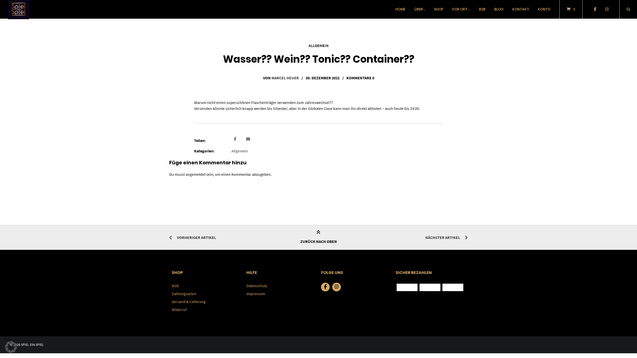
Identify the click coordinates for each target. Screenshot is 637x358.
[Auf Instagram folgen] (606, 9)
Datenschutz (256, 285)
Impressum (255, 293)
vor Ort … (461, 9)
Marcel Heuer (285, 77)
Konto (544, 9)
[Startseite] (18, 9)
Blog (499, 9)
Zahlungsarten (184, 293)
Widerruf (179, 309)
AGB (175, 285)
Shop (438, 9)
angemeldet (196, 174)
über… (419, 9)
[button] (235, 139)
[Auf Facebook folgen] (595, 9)
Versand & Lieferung (189, 301)
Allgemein (319, 45)
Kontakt (520, 9)
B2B (482, 9)
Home (400, 9)
